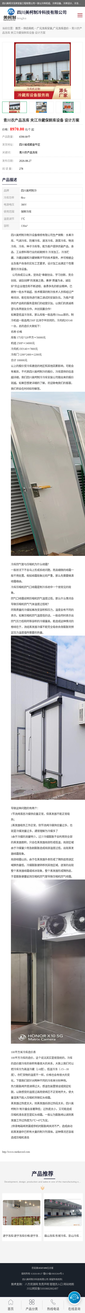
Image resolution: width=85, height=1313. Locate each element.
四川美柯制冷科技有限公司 (35, 1279)
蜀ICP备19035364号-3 (53, 1273)
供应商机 (28, 28)
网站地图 (68, 1284)
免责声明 (44, 1284)
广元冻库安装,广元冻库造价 (53, 28)
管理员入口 (56, 1284)
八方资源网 (31, 1284)
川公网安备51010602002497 (42, 1288)
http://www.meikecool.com (16, 1151)
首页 (17, 28)
